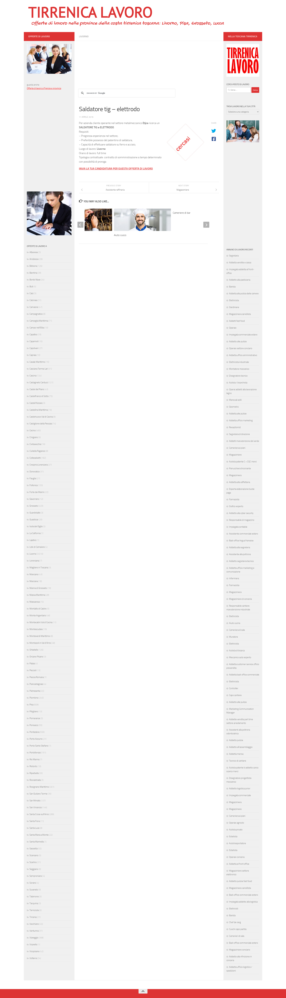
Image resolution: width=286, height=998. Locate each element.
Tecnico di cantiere (237, 760)
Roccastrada (35, 780)
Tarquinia (33, 903)
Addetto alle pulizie (238, 341)
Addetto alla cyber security (241, 513)
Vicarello (33, 944)
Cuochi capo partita (237, 929)
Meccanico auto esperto (240, 657)
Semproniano (35, 876)
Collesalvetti (35, 458)
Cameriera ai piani (237, 448)
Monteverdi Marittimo (39, 636)
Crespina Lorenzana (38, 464)
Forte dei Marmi (36, 492)
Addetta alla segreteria (239, 547)
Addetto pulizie (236, 740)
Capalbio (33, 334)
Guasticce (33, 519)
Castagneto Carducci (38, 382)
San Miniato (34, 800)
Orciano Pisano (36, 656)
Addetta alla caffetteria (239, 482)
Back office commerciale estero (243, 895)
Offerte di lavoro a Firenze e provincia (44, 88)
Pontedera (34, 732)
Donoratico (34, 471)
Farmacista (234, 499)
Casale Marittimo (37, 362)
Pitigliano (33, 711)
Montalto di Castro (37, 608)
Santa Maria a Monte (39, 835)
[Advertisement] (148, 62)
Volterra (33, 958)
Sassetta (33, 848)
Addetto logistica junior (239, 788)
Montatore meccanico (239, 369)
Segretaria (234, 255)
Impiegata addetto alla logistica (243, 901)
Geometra (233, 406)
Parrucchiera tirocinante (240, 468)
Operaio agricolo (236, 822)
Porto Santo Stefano (38, 745)
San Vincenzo (35, 807)
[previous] (80, 225)
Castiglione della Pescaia (40, 423)
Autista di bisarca (237, 650)
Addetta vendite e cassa (240, 262)
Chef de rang (235, 922)
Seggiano (33, 869)
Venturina (34, 930)
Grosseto (33, 506)
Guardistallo (34, 512)
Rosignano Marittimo (39, 787)
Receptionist (235, 427)
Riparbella (34, 773)
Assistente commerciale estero (243, 533)
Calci (31, 293)
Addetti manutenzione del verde (244, 441)
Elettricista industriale (239, 362)
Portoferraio (35, 752)
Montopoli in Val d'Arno (40, 643)
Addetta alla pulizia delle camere (244, 293)
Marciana (33, 581)
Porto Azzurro (35, 739)
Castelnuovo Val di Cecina (41, 416)
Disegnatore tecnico (238, 375)
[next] (206, 225)
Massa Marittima (37, 595)
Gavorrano (34, 499)
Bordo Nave (34, 279)
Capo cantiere (235, 695)
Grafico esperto (236, 506)
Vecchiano (34, 924)
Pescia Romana (36, 677)
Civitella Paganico (37, 451)
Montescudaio (36, 629)
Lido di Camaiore (37, 547)
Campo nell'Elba (36, 327)
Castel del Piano (36, 389)
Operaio (232, 327)
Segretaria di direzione (239, 434)
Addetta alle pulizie (238, 413)
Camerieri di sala (236, 936)
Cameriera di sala (237, 630)
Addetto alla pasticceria (239, 279)
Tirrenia (32, 917)
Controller (233, 688)
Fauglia (32, 478)
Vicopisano (34, 951)
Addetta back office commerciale (244, 674)
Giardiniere (234, 307)
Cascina (32, 375)
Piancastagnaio (36, 684)
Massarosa (34, 601)
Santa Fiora (34, 821)
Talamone (34, 896)
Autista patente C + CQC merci (243, 461)
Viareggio (33, 937)
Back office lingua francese (241, 540)
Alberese (33, 252)
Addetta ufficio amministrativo (243, 355)
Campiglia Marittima (38, 320)
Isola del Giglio (36, 526)
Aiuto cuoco (120, 235)
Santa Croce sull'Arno (39, 814)
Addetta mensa (236, 754)
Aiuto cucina (234, 623)
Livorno (84, 36)
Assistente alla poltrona (240, 554)
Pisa (31, 704)
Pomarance (34, 718)
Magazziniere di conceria (240, 599)
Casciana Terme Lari (38, 368)
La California (35, 533)
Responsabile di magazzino (241, 520)
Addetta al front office (239, 864)
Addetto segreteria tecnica (241, 561)
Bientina (33, 272)
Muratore (233, 636)
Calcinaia (33, 300)
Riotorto (33, 766)
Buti (31, 286)
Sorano (32, 882)
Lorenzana (34, 560)
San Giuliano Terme (38, 793)
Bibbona (33, 266)
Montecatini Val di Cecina (40, 622)
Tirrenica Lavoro (90, 12)
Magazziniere (235, 454)
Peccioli (32, 670)
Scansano (33, 855)
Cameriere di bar (181, 212)
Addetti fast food (237, 321)
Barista (232, 286)
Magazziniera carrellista (240, 314)
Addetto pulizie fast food (240, 881)
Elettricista (234, 300)
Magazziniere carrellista (240, 888)
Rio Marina (34, 759)
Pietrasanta (34, 691)
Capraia (32, 355)
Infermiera (234, 578)
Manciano (33, 574)
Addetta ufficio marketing (241, 420)
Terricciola (34, 910)
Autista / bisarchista (238, 382)
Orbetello (33, 649)
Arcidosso (34, 259)
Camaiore (33, 307)
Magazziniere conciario (239, 949)
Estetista (233, 836)
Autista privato (236, 829)
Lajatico (32, 540)
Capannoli (33, 341)
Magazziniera (235, 475)
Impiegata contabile (238, 527)
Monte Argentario (37, 615)
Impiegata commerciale (240, 795)
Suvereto (33, 889)
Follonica (33, 485)
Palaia (32, 663)
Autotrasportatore (237, 843)
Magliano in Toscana (38, 567)
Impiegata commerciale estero (243, 334)
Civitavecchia (35, 444)
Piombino (33, 697)
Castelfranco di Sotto (39, 396)
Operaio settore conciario (240, 348)
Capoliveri (33, 348)
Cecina (32, 430)
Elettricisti (233, 908)
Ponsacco (33, 725)
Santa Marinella (36, 841)
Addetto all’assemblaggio (240, 747)
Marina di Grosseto (38, 588)
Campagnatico (36, 314)
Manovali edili (235, 400)
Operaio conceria (236, 857)
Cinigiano (33, 437)
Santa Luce (34, 828)
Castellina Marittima (38, 410)
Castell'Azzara (35, 403)
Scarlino (33, 862)
